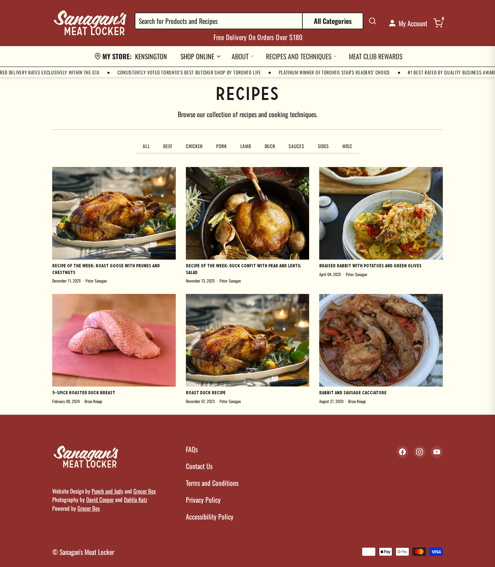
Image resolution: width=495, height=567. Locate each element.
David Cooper (100, 499)
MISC (347, 145)
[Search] (372, 20)
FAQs (192, 449)
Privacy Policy (203, 500)
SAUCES (296, 145)
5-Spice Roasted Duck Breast (83, 393)
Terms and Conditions (212, 483)
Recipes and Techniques (298, 56)
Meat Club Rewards (375, 56)
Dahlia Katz (135, 499)
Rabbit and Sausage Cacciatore (353, 393)
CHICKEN (194, 145)
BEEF (167, 145)
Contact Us (199, 466)
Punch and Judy (107, 491)
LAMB (245, 145)
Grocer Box (144, 491)
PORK (221, 145)
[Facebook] (402, 452)
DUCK (270, 145)
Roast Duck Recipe (206, 393)
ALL (146, 145)
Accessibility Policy (209, 516)
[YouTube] (437, 452)
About (240, 56)
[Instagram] (420, 452)
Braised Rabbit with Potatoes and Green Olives (370, 266)
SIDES (323, 145)
